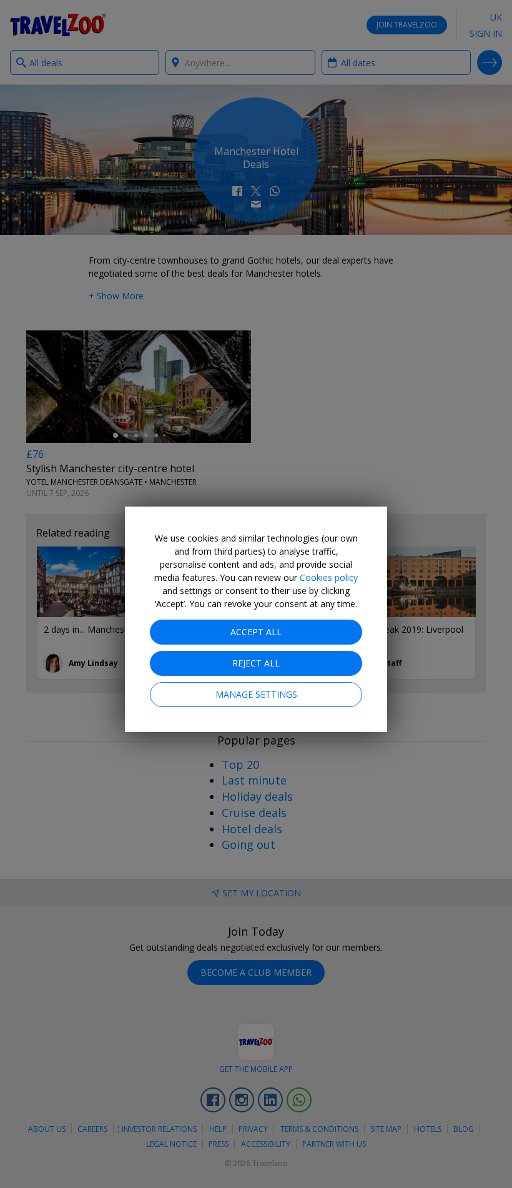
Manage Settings (256, 694)
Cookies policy (329, 577)
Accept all (256, 632)
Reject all (256, 663)
